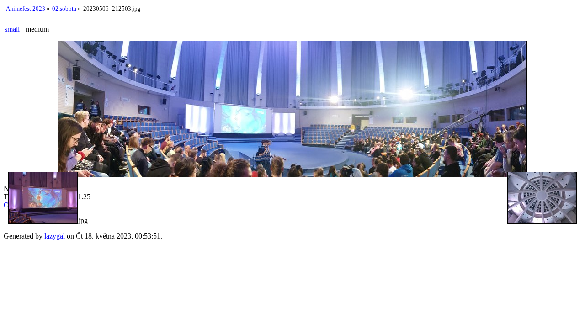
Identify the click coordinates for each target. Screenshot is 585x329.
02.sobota (64, 8)
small (12, 29)
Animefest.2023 (25, 8)
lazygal (54, 236)
